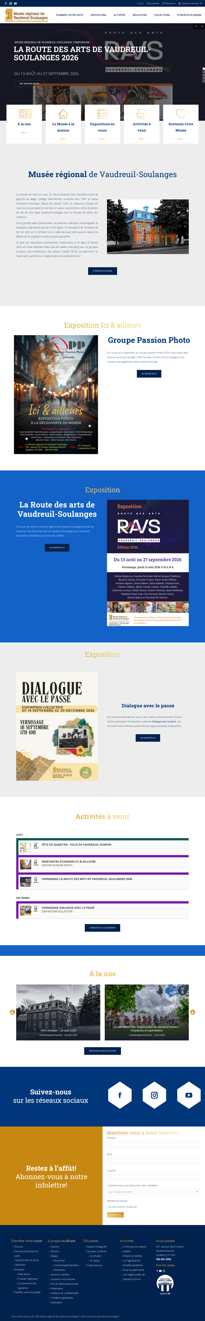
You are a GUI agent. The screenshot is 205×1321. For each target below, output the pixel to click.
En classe (95, 1260)
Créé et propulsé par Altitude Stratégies (100, 1316)
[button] (12, 1012)
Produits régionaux (28, 1278)
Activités (127, 1241)
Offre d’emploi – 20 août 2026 (58, 1030)
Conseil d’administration (66, 1265)
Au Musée (95, 1256)
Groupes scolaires (96, 1251)
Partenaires (57, 1288)
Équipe (54, 1256)
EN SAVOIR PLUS (30, 83)
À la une (18, 1246)
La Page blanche (132, 1260)
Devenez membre (190, 3)
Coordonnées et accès (26, 1260)
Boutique (19, 1269)
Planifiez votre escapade (27, 1292)
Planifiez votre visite (26, 1241)
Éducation (91, 1241)
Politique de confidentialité (64, 1293)
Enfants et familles (132, 1256)
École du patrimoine (133, 1270)
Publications (24, 1274)
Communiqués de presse (50, 1035)
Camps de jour (94, 1265)
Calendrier (19, 1264)
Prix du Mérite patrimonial (64, 1283)
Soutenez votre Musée (63, 1279)
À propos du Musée (61, 1241)
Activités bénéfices (133, 1265)
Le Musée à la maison (134, 1246)
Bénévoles (59, 1270)
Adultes (127, 1251)
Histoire (55, 1246)
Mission (55, 1251)
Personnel (59, 1260)
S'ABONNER (115, 1215)
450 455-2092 (163, 1259)
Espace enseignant (97, 1246)
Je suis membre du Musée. (123, 1206)
